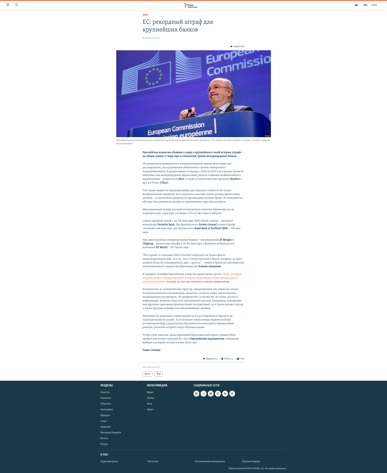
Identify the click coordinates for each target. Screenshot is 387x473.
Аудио (150, 410)
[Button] (237, 46)
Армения (105, 427)
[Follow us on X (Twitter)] (203, 393)
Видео (150, 392)
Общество (105, 404)
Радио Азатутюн (109, 461)
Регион (104, 438)
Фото (149, 404)
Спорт (103, 421)
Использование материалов (210, 461)
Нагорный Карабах (110, 432)
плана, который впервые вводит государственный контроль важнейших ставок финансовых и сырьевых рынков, (192, 278)
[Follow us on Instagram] (218, 393)
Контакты (153, 461)
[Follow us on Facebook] (196, 393)
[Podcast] (232, 393)
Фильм (150, 398)
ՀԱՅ (374, 5)
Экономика (106, 410)
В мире (104, 444)
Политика (105, 398)
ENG (365, 5)
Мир (145, 15)
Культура (105, 415)
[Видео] (356, 5)
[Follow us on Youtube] (211, 393)
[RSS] (225, 393)
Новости (104, 392)
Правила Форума (251, 461)
